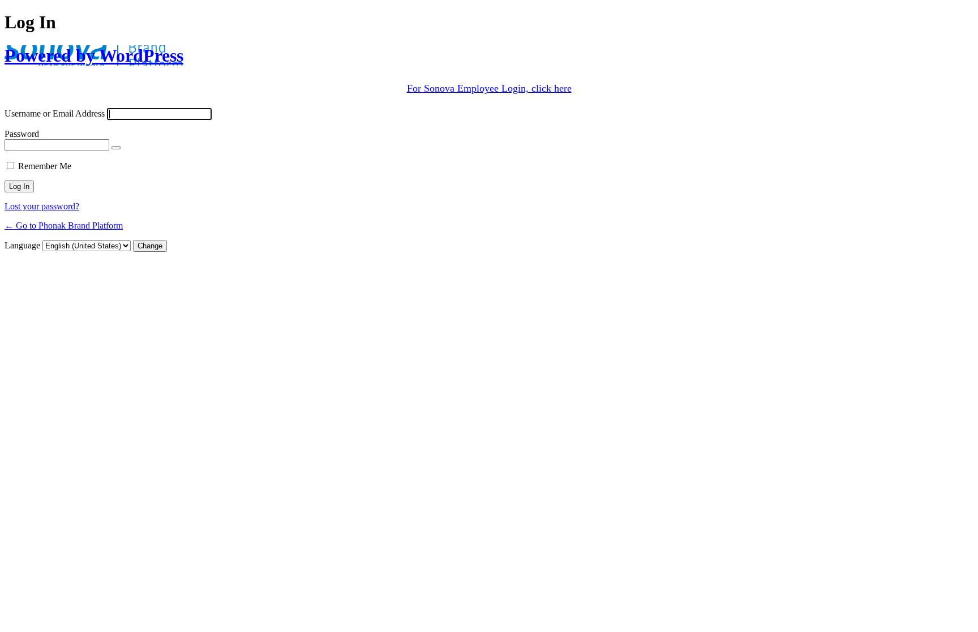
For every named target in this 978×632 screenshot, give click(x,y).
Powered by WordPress (94, 55)
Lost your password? (42, 206)
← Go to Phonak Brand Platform (64, 225)
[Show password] (116, 147)
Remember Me (44, 166)
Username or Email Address (55, 113)
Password (22, 134)
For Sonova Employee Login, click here (489, 88)
